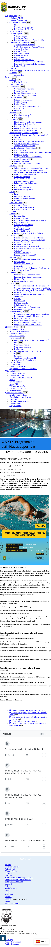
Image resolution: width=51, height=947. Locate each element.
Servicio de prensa (16, 33)
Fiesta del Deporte (21, 279)
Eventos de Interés (16, 382)
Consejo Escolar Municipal (24, 242)
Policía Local (14, 86)
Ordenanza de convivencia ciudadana (28, 163)
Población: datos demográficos (20, 378)
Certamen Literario (21, 218)
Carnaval (17, 299)
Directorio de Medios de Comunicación (29, 40)
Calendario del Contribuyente (25, 360)
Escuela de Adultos (21, 253)
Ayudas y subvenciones (18, 395)
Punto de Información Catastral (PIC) (28, 128)
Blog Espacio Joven (22, 270)
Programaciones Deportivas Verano (27, 275)
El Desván (18, 200)
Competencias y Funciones (24, 89)
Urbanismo (13, 120)
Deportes (12, 272)
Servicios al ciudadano (14, 393)
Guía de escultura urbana (23, 225)
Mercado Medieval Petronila (24, 198)
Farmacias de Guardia (17, 388)
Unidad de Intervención (23, 115)
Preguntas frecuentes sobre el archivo (28, 325)
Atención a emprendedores (24, 181)
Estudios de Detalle (21, 126)
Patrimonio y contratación (23, 100)
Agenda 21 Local (20, 205)
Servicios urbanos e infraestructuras (22, 148)
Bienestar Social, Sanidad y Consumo (23, 133)
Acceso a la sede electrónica (20, 331)
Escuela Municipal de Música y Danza (28, 62)
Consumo (17, 139)
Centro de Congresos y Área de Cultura (29, 47)
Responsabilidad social (22, 187)
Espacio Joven (19, 58)
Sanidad (17, 137)
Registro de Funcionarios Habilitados (23, 369)
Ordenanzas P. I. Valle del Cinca (26, 130)
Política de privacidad (13, 942)
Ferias (11, 192)
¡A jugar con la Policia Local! (25, 95)
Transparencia (14, 338)
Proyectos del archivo (22, 318)
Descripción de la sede (17, 329)
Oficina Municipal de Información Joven (29, 259)
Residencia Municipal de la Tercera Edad (29, 64)
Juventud (12, 257)
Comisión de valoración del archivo (27, 322)
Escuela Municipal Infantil (24, 60)
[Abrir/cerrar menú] (1, 1)
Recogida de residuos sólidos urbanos (28, 157)
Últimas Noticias (20, 36)
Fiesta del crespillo (21, 303)
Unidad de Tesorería (21, 117)
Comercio (18, 185)
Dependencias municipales (19, 42)
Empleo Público (15, 362)
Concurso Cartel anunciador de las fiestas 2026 (31, 286)
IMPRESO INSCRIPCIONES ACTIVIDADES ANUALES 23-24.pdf (25, 796)
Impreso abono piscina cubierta (23, 721)
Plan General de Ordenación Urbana (28, 122)
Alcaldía (12, 80)
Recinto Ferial (19, 66)
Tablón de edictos (16, 404)
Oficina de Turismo (21, 53)
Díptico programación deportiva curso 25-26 (28, 710)
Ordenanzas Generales (22, 347)
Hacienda (13, 113)
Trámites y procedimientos (24, 358)
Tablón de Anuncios (17, 333)
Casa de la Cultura (21, 55)
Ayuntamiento (12, 16)
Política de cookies (12, 944)
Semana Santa (19, 301)
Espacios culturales (21, 223)
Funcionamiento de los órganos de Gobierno (31, 340)
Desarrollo (13, 166)
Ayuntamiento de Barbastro (24, 45)
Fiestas (12, 283)
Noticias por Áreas (21, 38)
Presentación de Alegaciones (25, 93)
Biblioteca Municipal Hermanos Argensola (30, 220)
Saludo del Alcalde (16, 18)
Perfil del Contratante (17, 336)
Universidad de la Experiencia (25, 246)
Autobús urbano (20, 150)
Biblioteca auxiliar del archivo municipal (29, 316)
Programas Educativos (22, 244)
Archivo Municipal (16, 312)
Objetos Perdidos (20, 91)
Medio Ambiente (15, 203)
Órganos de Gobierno (17, 22)
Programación (19, 216)
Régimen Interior (15, 97)
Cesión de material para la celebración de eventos (32, 152)
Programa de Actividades (23, 264)
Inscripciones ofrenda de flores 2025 (27, 309)
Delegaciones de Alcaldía (23, 29)
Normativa (13, 342)
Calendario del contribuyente (20, 397)
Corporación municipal (18, 20)
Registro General (20, 104)
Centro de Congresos (22, 177)
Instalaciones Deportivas (23, 281)
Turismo (12, 211)
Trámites (12, 353)
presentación (19, 75)
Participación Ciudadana (18, 159)
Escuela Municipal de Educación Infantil (29, 240)
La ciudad (11, 371)
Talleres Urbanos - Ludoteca (24, 146)
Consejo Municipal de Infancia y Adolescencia (31, 268)
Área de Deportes (20, 51)
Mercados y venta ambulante (25, 175)
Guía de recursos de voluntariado (26, 144)
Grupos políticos (15, 31)
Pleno (16, 25)
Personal (17, 111)
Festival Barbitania (21, 231)
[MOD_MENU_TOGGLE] (20, 16)
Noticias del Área (20, 82)
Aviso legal (9, 940)
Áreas (9, 77)
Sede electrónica (13, 327)
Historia (12, 380)
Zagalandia (18, 266)
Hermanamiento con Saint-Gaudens (27, 307)
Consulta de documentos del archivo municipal (31, 314)
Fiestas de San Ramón (22, 292)
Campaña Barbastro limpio (24, 209)
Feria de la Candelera (22, 196)
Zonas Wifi (13, 384)
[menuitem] (28, 45)
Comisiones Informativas (23, 27)
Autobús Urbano (15, 390)
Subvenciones (14, 364)
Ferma (16, 194)
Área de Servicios (21, 49)
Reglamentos (19, 349)
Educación (13, 235)
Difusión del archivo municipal (25, 320)
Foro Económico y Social (23, 189)
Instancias (18, 356)
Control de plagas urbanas (24, 207)
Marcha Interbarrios (21, 161)
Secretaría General (16, 84)
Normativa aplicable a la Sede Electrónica (25, 351)
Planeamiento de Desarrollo (24, 124)
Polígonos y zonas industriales (25, 183)
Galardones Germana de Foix (25, 179)
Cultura (12, 214)
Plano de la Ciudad (16, 375)
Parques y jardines (21, 155)
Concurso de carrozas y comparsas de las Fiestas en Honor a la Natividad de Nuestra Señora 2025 (32, 289)
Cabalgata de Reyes (21, 305)
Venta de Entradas (21, 229)
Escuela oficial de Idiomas (24, 255)
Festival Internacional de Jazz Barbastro (29, 233)
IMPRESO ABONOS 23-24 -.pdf (19, 819)
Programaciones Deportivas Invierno (28, 277)
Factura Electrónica (16, 367)
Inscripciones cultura (22, 227)
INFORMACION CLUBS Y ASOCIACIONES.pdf (25, 840)
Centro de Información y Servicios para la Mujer (32, 135)
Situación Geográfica (17, 373)
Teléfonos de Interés (17, 386)
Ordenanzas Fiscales (22, 345)
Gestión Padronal (20, 102)
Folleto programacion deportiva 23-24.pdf (24, 749)
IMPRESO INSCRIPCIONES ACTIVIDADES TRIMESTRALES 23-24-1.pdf (25, 772)
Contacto (12, 68)
